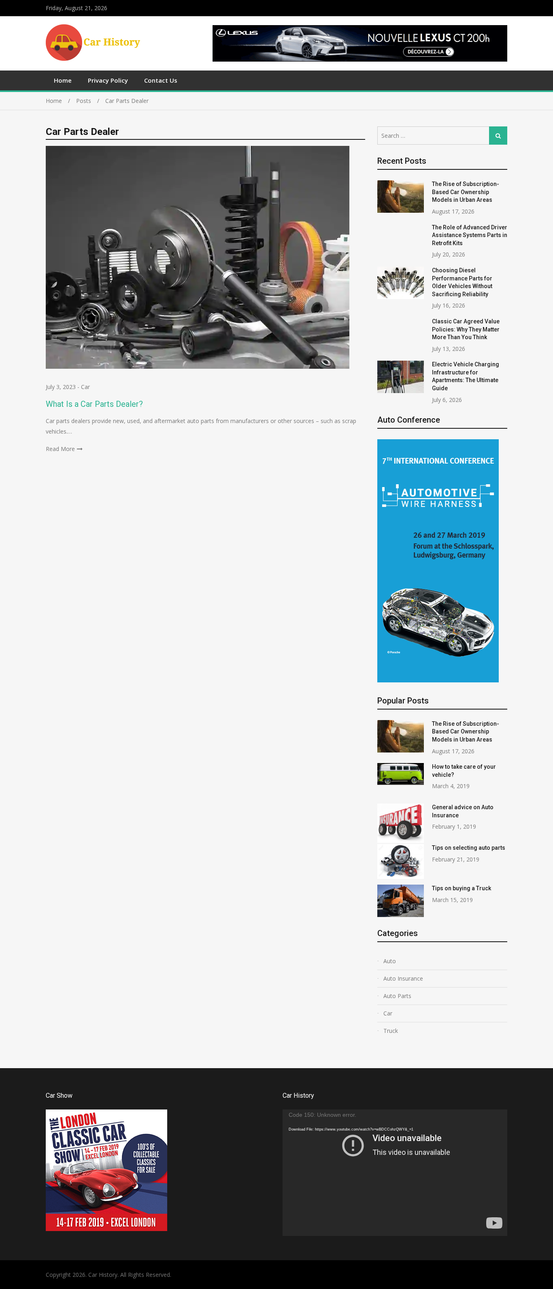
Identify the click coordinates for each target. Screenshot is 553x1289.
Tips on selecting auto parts (468, 847)
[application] (395, 1172)
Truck (390, 1031)
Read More (60, 449)
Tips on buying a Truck (461, 888)
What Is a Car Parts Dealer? (94, 404)
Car (85, 387)
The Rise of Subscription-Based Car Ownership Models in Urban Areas (465, 192)
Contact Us (160, 80)
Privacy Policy (108, 80)
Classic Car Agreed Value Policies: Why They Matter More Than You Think (466, 329)
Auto (389, 961)
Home (63, 80)
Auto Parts (397, 996)
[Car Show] (106, 1229)
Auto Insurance (403, 978)
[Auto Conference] (438, 680)
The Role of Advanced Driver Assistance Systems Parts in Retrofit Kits (469, 235)
